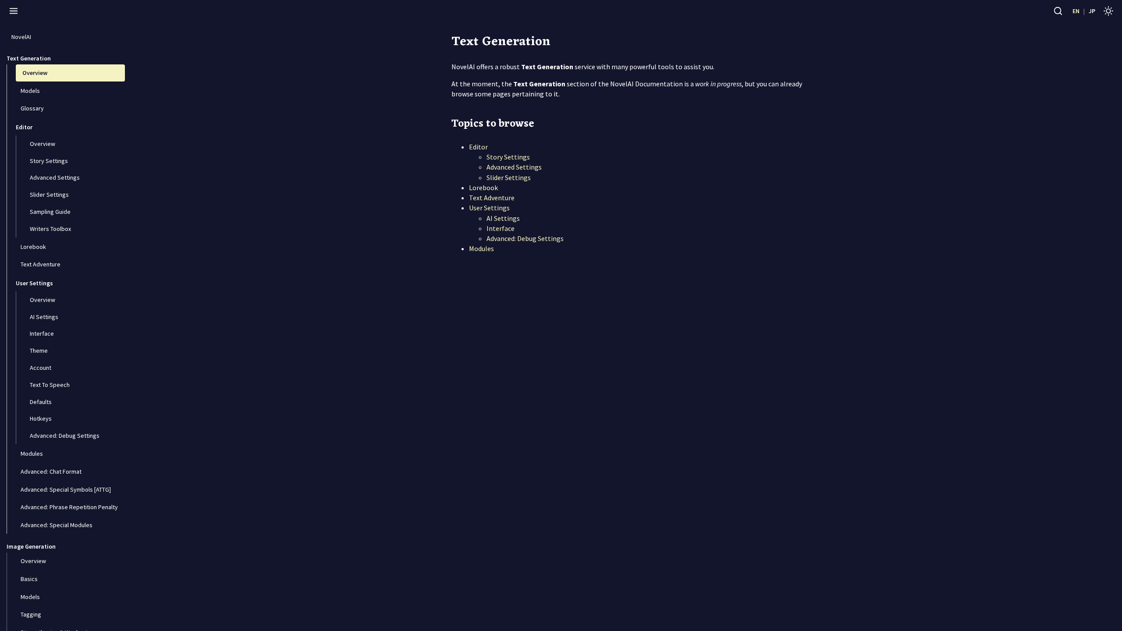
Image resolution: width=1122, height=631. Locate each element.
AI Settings (43, 317)
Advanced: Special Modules (55, 525)
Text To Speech (49, 385)
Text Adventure (39, 264)
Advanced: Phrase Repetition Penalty (68, 507)
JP (1092, 11)
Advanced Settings (54, 177)
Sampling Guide (49, 212)
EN (1075, 11)
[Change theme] (1108, 11)
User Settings (489, 207)
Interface (41, 333)
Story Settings (48, 161)
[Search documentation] (1058, 11)
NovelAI (20, 37)
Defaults (40, 402)
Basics (28, 579)
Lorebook (32, 247)
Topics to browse (492, 124)
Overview (34, 73)
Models (29, 91)
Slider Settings (48, 195)
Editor (478, 146)
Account (39, 368)
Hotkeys (40, 418)
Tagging (30, 614)
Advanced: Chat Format (50, 471)
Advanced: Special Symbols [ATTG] (65, 489)
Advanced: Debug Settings (63, 436)
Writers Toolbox (49, 229)
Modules (31, 453)
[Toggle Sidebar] (14, 11)
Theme (38, 350)
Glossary (31, 108)
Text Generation (500, 42)
